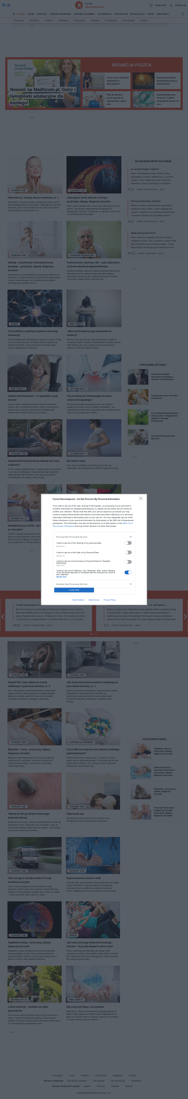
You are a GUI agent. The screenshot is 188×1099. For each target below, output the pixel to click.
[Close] (141, 499)
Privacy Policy (110, 600)
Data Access (94, 600)
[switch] (128, 543)
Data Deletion (78, 600)
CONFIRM (74, 590)
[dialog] (94, 549)
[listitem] (94, 536)
